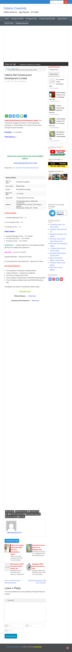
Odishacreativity (22, 81)
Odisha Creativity (14, 8)
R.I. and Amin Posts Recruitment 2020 (26, 168)
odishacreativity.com (13, 647)
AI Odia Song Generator (47, 19)
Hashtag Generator (22, 23)
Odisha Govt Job (22, 511)
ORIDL (22, 517)
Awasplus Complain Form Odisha (30, 64)
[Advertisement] (36, 44)
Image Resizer (62, 19)
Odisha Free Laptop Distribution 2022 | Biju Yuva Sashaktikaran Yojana (16, 549)
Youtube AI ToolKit (17, 19)
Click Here (32, 296)
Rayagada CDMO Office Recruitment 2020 (38, 566)
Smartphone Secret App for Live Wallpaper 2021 (38, 547)
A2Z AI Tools (9, 23)
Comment (11, 600)
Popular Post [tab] (54, 70)
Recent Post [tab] (54, 74)
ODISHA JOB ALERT (17, 514)
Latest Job (15, 68)
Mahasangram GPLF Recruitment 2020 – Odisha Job (17, 566)
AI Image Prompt (31, 19)
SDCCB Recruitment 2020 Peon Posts (37, 581)
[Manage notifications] (67, 647)
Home (7, 19)
